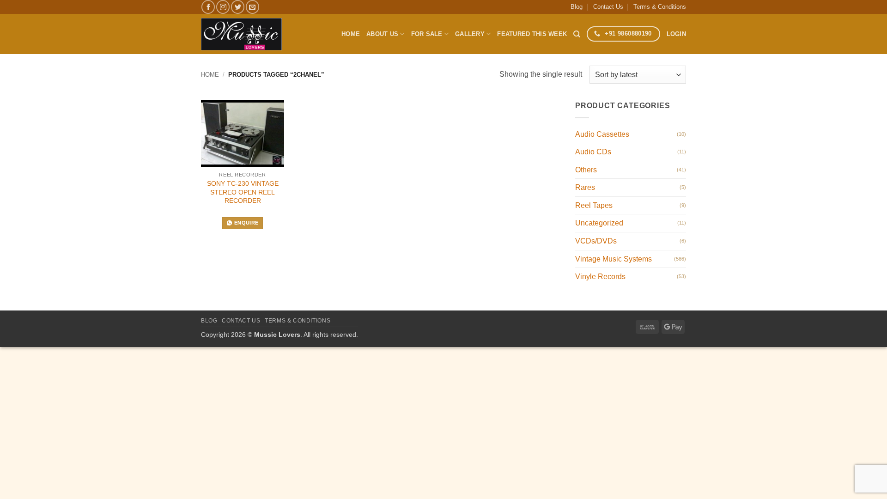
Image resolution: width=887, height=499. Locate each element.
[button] (676, 34)
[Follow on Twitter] (237, 6)
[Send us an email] (252, 6)
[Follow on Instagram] (223, 6)
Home (350, 33)
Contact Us (608, 6)
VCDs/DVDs (596, 241)
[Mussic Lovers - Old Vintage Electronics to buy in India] (241, 34)
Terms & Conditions (659, 6)
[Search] (576, 34)
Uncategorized (599, 223)
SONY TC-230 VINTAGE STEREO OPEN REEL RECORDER (243, 192)
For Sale (427, 33)
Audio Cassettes (602, 134)
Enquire (246, 222)
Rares (585, 187)
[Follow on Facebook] (208, 6)
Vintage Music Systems (613, 259)
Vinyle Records (600, 276)
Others (586, 170)
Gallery (470, 33)
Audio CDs (593, 152)
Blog (577, 6)
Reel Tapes (594, 205)
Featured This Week (532, 33)
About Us (382, 33)
